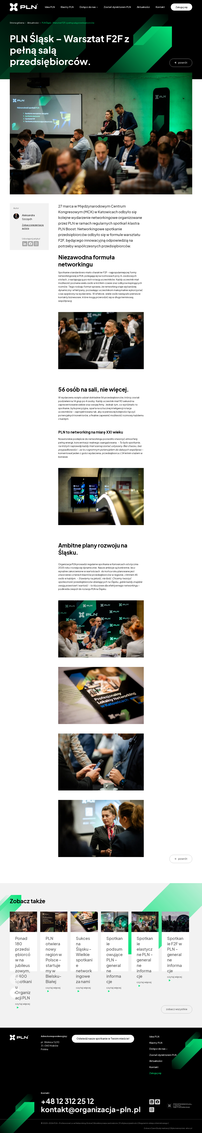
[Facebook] (30, 243)
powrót (182, 62)
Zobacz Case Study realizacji (157, 1128)
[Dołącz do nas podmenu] (97, 7)
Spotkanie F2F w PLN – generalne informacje (175, 954)
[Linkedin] (24, 243)
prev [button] (15, 979)
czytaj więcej (23, 1005)
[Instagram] (36, 243)
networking (111, 286)
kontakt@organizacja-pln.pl (91, 1109)
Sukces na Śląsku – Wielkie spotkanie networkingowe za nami (84, 960)
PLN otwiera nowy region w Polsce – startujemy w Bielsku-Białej (54, 960)
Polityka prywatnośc (128, 1123)
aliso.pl (189, 1128)
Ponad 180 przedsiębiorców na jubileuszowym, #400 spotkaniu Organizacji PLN (23, 968)
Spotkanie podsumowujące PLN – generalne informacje (114, 960)
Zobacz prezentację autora (33, 226)
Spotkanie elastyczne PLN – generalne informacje (145, 957)
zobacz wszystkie (176, 1009)
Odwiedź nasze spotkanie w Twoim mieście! (103, 1038)
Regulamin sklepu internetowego (153, 1123)
